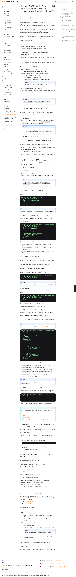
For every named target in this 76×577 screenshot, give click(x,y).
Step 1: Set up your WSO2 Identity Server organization (67, 7)
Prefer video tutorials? (47, 566)
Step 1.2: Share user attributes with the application (68, 12)
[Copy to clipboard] (54, 197)
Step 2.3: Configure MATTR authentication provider (66, 23)
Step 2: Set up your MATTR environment (65, 17)
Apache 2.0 (46, 575)
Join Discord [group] (5, 569)
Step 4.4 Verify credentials (66, 42)
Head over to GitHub (56, 560)
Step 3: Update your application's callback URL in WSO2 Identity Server (67, 32)
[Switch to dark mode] (51, 2)
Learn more (62, 44)
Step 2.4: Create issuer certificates (68, 25)
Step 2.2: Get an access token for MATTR (67, 21)
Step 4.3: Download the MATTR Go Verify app (68, 41)
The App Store (31, 501)
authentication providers (49, 219)
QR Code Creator (26, 417)
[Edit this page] (55, 6)
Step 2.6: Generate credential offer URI (68, 29)
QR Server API (25, 415)
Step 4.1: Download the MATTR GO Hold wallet (68, 37)
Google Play (33, 503)
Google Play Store (30, 469)
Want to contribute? (46, 560)
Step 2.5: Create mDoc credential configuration (67, 27)
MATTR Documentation (25, 550)
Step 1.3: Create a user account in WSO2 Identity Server (67, 14)
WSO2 (9, 575)
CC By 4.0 (27, 575)
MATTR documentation (49, 326)
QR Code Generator (27, 414)
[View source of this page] (53, 6)
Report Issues (75, 288)
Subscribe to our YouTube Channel (60, 566)
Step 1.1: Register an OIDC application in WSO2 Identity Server (68, 9)
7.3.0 (48, 1)
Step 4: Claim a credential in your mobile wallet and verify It (66, 34)
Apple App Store (28, 471)
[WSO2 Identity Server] (9, 1)
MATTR (22, 38)
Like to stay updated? (47, 563)
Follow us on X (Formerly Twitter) (59, 563)
